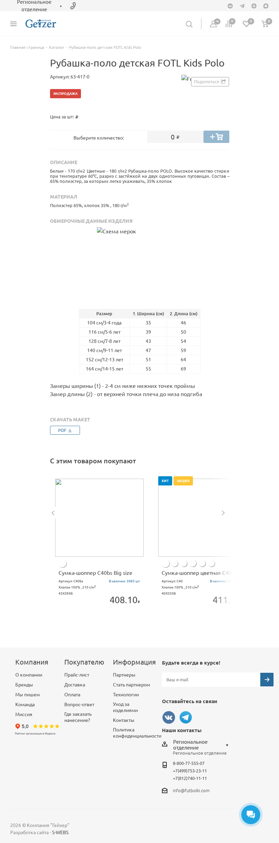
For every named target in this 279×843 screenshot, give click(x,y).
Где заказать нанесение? (78, 717)
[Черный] (192, 563)
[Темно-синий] (165, 563)
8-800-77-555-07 (188, 763)
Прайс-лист (76, 675)
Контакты (123, 720)
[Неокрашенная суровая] (62, 563)
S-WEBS (60, 832)
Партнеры (124, 675)
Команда (25, 704)
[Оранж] (174, 563)
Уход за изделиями (125, 707)
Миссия (23, 714)
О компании (28, 675)
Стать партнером (131, 684)
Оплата (72, 694)
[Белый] (211, 563)
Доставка (74, 684)
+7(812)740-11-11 (190, 778)
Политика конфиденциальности (137, 733)
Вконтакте (169, 717)
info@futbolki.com (191, 790)
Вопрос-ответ (79, 704)
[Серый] (202, 563)
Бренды (24, 684)
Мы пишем (27, 694)
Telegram (186, 717)
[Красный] (183, 563)
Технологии (126, 694)
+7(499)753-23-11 (190, 770)
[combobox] (202, 745)
